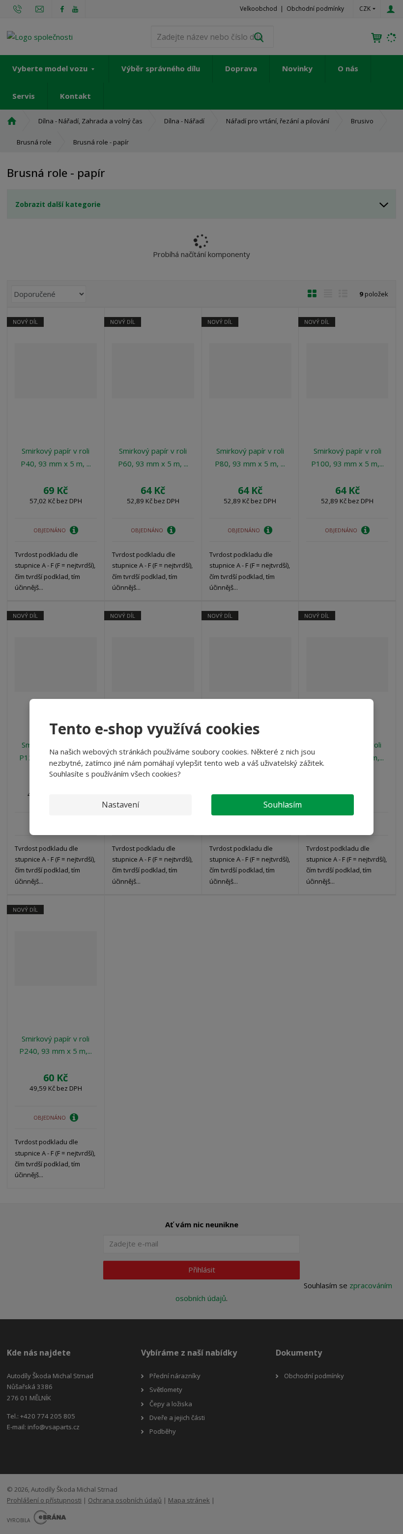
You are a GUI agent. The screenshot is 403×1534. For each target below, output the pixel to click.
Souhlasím (282, 804)
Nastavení (120, 804)
